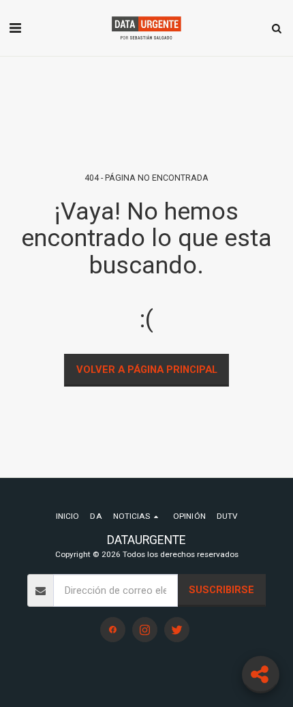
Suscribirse (221, 590)
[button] (15, 28)
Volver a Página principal (146, 369)
